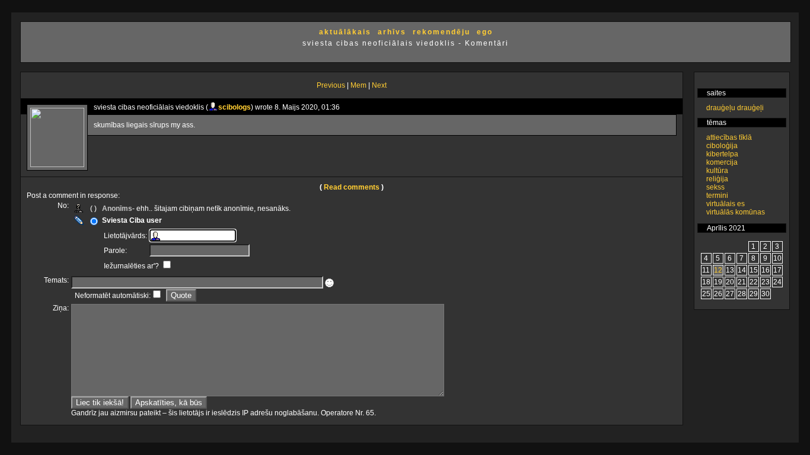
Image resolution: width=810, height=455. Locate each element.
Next (379, 85)
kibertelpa (722, 154)
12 (718, 270)
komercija (722, 162)
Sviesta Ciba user (132, 220)
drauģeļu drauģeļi (735, 108)
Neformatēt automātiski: (113, 295)
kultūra (717, 170)
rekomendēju (441, 32)
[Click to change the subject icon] (329, 282)
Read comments (352, 187)
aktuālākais (345, 32)
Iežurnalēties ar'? (132, 266)
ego (485, 32)
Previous (331, 85)
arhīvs (392, 32)
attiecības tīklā (729, 137)
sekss (715, 187)
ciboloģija (722, 146)
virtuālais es (725, 204)
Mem (358, 85)
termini (717, 195)
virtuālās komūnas (735, 212)
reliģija (717, 179)
